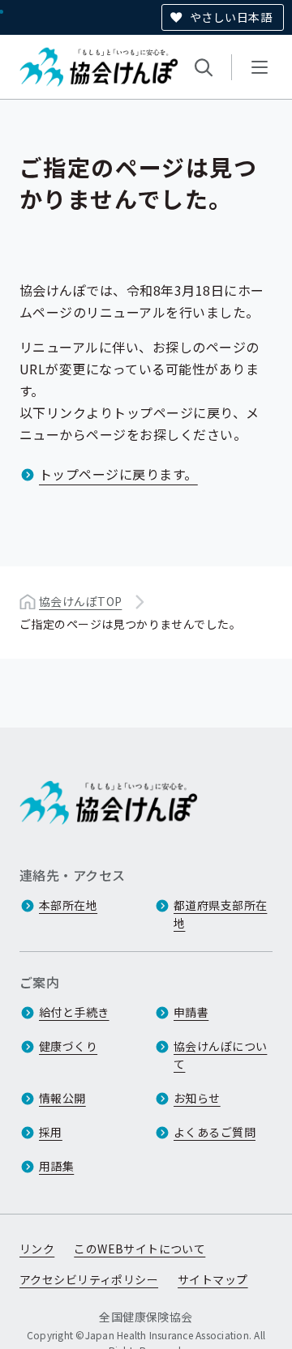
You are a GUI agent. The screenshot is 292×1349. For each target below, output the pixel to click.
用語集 (56, 1166)
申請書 (191, 1012)
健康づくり (68, 1046)
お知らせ (197, 1098)
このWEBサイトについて (139, 1248)
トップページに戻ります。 (118, 474)
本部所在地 (68, 905)
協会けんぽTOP (80, 601)
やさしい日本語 (231, 17)
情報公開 (62, 1098)
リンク (36, 1248)
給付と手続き (74, 1012)
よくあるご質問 (215, 1132)
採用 (50, 1132)
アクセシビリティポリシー (88, 1279)
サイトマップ (213, 1279)
